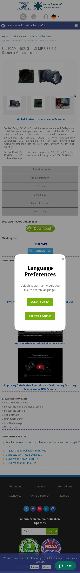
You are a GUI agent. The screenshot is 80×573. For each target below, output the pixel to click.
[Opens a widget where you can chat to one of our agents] (65, 566)
